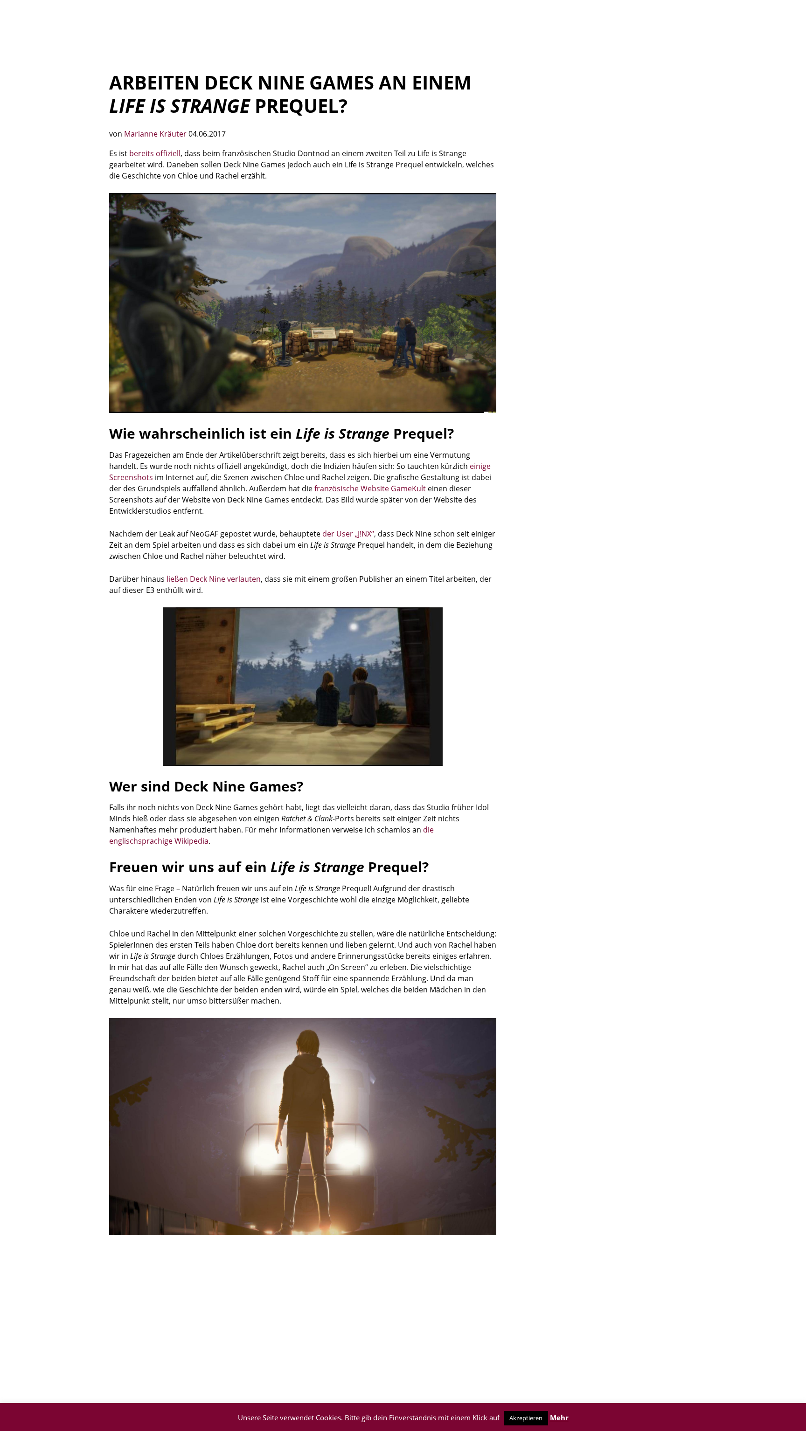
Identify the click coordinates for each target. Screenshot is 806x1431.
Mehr (559, 1417)
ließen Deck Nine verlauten (214, 579)
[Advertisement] (302, 1314)
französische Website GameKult (370, 488)
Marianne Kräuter (156, 134)
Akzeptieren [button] (525, 1418)
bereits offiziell (155, 153)
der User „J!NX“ (348, 534)
